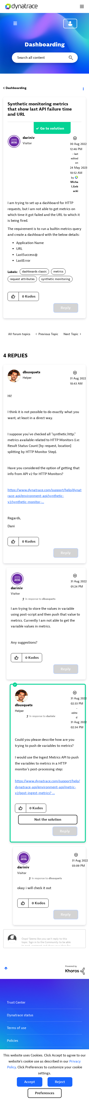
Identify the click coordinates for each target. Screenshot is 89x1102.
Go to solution (52, 128)
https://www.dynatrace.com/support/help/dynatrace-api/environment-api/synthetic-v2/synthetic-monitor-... (44, 496)
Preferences (44, 1093)
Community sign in (70, 23)
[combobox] (44, 57)
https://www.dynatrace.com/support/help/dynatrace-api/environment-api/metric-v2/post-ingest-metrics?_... (47, 787)
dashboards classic (34, 271)
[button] (29, 1082)
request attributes (22, 279)
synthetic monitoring (55, 279)
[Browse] (17, 23)
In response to (40, 599)
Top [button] (6, 968)
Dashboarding (16, 88)
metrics (58, 271)
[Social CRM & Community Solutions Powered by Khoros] (75, 970)
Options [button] (83, 88)
